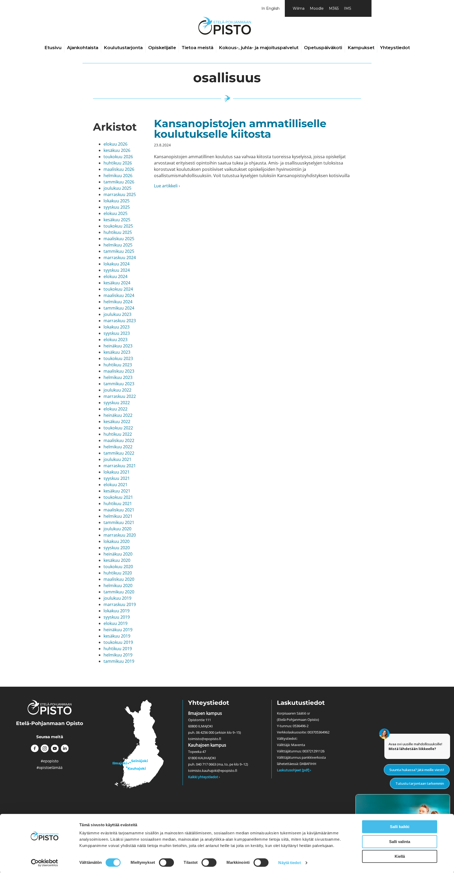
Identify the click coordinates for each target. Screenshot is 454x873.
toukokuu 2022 (118, 428)
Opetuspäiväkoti (323, 47)
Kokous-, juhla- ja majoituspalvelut (258, 47)
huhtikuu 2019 (118, 648)
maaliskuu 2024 (119, 295)
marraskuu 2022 (120, 396)
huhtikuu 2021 (118, 503)
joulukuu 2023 (117, 314)
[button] (35, 748)
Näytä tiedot (289, 862)
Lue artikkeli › (167, 186)
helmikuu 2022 (118, 447)
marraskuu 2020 (120, 535)
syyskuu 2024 (117, 270)
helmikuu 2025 (118, 245)
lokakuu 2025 (117, 201)
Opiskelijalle (162, 47)
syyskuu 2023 (117, 333)
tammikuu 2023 (119, 384)
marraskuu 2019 (120, 604)
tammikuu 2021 (119, 522)
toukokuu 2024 (118, 289)
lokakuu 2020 (117, 541)
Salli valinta (399, 841)
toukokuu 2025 (118, 226)
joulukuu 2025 (117, 188)
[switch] (166, 862)
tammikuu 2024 (119, 308)
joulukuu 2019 (117, 598)
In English (270, 8)
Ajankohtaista (82, 47)
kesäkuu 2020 (117, 560)
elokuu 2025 (115, 213)
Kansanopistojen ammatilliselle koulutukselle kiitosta (240, 128)
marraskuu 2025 (120, 194)
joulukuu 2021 (117, 459)
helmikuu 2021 (118, 516)
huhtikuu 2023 (118, 365)
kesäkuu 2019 (117, 636)
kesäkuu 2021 (117, 491)
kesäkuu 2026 (117, 150)
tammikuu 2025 (119, 251)
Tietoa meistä (197, 47)
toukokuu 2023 (118, 358)
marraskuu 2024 (120, 257)
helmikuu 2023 (118, 377)
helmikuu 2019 (118, 655)
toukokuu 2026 (118, 157)
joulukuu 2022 (117, 390)
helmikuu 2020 (118, 585)
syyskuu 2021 (117, 478)
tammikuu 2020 (119, 592)
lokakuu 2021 (117, 472)
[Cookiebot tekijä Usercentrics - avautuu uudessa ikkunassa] (45, 863)
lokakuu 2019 (117, 611)
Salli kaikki (399, 826)
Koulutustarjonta (123, 47)
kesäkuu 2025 (117, 220)
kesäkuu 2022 (117, 421)
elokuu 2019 (115, 623)
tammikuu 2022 (119, 453)
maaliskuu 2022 (119, 440)
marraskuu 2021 (120, 466)
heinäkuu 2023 (118, 346)
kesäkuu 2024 (117, 283)
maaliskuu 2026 (119, 169)
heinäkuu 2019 (118, 630)
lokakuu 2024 (117, 264)
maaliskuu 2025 (119, 239)
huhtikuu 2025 (118, 232)
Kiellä (400, 856)
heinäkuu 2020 (118, 554)
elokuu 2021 (115, 484)
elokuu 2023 (115, 339)
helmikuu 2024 (118, 302)
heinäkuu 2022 (118, 415)
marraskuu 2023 (120, 320)
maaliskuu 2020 (119, 579)
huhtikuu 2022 (118, 434)
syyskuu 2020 (117, 548)
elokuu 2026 (115, 144)
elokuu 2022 (115, 409)
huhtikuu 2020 (118, 573)
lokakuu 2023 (117, 327)
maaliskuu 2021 (119, 510)
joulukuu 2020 (117, 529)
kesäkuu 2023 (117, 352)
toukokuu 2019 (118, 642)
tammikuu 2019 (119, 661)
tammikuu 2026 (119, 182)
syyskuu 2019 (117, 617)
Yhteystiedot (395, 47)
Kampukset (361, 47)
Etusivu (52, 47)
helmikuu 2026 (118, 175)
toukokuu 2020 (118, 566)
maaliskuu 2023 (119, 371)
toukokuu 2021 (118, 497)
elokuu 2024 (115, 276)
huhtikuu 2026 (118, 163)
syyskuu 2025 (117, 207)
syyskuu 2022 (117, 402)
